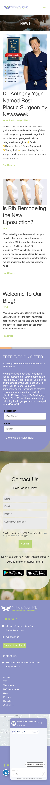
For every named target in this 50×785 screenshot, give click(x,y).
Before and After (11, 689)
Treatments (8, 685)
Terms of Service (17, 536)
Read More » (9, 165)
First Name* (10, 411)
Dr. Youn (7, 677)
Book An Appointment (14, 645)
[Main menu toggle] (44, 8)
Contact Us (8, 705)
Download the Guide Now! (20, 437)
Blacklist (7, 701)
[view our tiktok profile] (15, 619)
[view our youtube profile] (6, 619)
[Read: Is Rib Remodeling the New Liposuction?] (25, 191)
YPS (5, 681)
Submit (25, 543)
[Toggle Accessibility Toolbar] (6, 772)
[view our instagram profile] (9, 619)
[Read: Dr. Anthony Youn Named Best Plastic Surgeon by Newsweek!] (25, 62)
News (5, 120)
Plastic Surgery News (19, 120)
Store (5, 693)
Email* (7, 423)
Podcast (7, 697)
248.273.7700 (12, 637)
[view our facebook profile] (3, 619)
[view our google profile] (12, 619)
